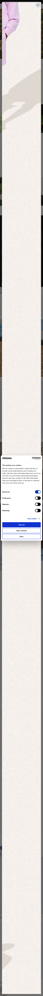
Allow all (21, 525)
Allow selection (21, 530)
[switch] (38, 498)
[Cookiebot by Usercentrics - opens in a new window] (32, 458)
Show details (32, 519)
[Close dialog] (38, 5)
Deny (21, 536)
